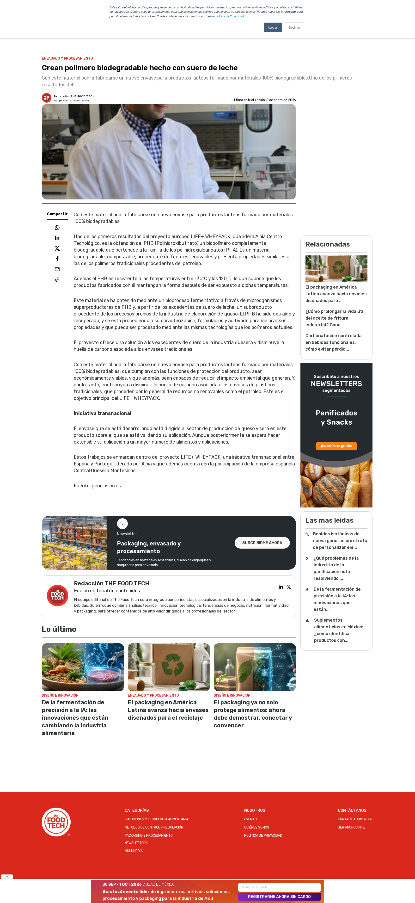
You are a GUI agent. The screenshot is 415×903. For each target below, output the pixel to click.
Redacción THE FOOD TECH (74, 96)
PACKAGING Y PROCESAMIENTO (149, 836)
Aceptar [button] (273, 27)
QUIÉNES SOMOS (256, 827)
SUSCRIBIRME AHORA (262, 542)
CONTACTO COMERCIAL (355, 819)
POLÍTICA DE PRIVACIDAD (263, 836)
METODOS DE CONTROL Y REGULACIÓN (154, 827)
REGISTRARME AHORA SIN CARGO (279, 896)
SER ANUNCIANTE (351, 827)
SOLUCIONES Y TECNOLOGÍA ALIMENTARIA (156, 819)
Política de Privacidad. (229, 16)
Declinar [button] (294, 27)
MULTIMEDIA (134, 851)
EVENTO (250, 819)
